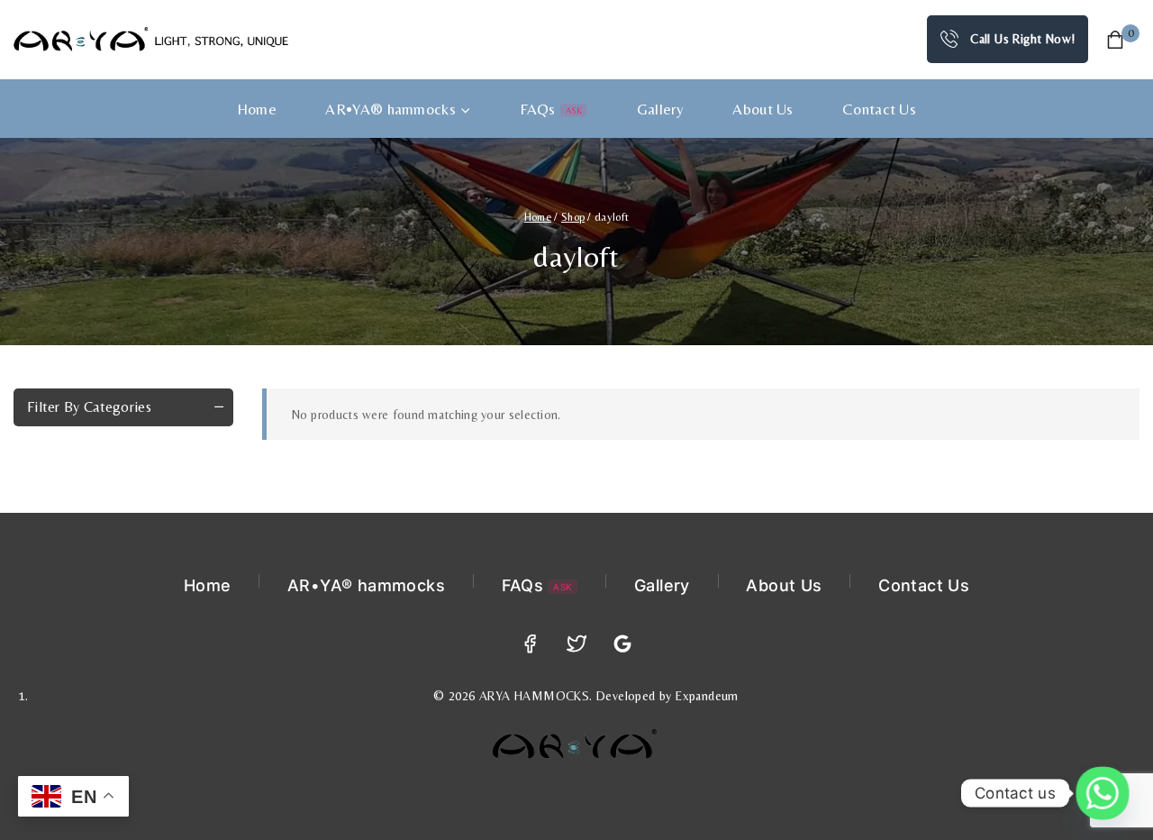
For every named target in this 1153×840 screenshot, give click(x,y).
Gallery (660, 109)
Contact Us (879, 109)
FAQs (551, 109)
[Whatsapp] (1102, 793)
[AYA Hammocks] (151, 39)
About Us (762, 109)
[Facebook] (530, 644)
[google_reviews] (623, 644)
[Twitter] (577, 644)
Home (257, 109)
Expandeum (707, 696)
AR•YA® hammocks (366, 585)
